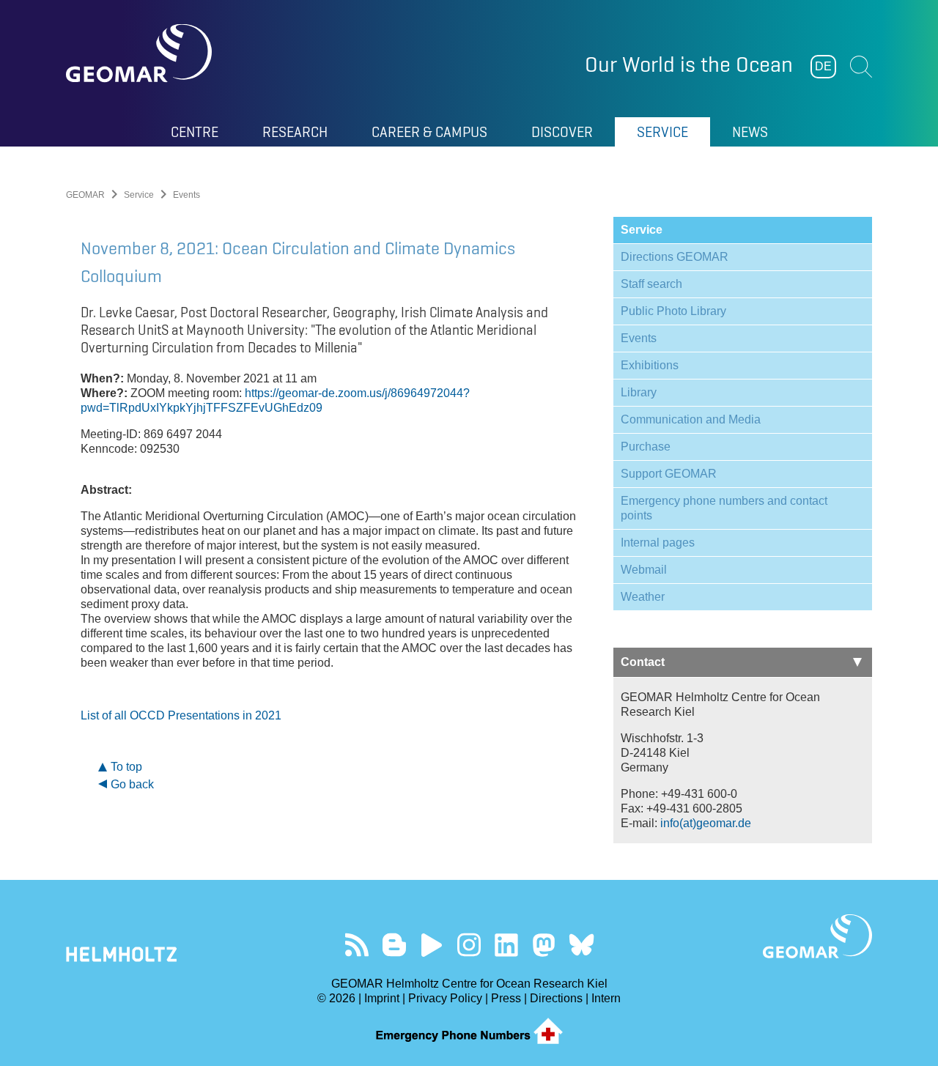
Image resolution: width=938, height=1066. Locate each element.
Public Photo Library (673, 311)
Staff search (651, 284)
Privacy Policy (445, 998)
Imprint (381, 998)
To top (126, 766)
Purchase (646, 446)
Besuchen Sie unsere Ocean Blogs (394, 945)
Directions (556, 998)
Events (639, 338)
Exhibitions (650, 365)
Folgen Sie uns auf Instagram (469, 945)
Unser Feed (357, 945)
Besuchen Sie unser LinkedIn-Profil (507, 945)
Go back (132, 784)
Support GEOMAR (669, 473)
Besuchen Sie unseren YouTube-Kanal (432, 945)
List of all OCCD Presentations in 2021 (181, 715)
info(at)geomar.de (705, 823)
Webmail (644, 569)
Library (639, 392)
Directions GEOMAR (674, 257)
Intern (606, 998)
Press (506, 998)
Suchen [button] (861, 67)
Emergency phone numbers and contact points (724, 508)
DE (823, 66)
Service (139, 195)
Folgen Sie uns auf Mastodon (544, 945)
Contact (643, 662)
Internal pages (658, 542)
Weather (643, 597)
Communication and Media (691, 419)
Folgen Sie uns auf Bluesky (581, 945)
